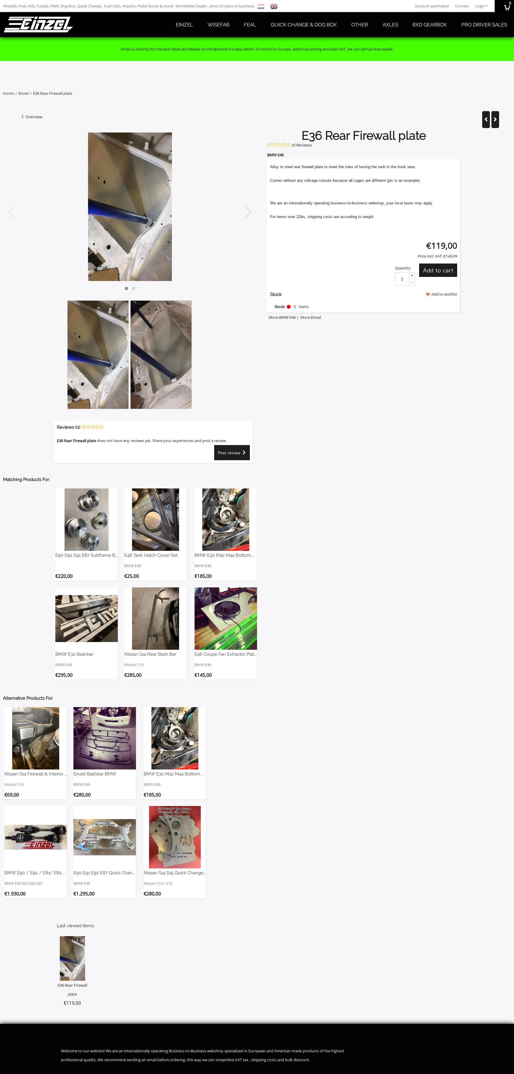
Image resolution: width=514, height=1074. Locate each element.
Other (359, 25)
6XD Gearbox (430, 25)
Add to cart (438, 270)
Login (480, 6)
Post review (230, 452)
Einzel (184, 25)
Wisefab (218, 25)
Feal (250, 25)
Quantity (403, 268)
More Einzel (310, 317)
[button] (126, 288)
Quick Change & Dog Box (304, 25)
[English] (274, 6)
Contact (462, 6)
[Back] (486, 119)
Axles (390, 25)
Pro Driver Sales (484, 25)
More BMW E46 (282, 317)
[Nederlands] (260, 6)
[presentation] (12, 213)
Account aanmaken (432, 6)
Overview (33, 116)
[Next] (495, 119)
